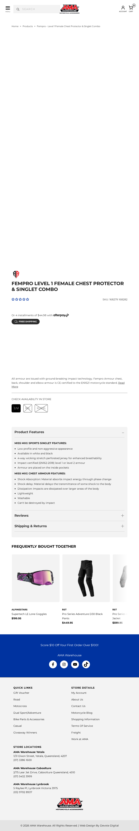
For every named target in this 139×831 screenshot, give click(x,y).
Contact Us (78, 706)
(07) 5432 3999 (22, 776)
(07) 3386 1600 (22, 760)
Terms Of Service (82, 725)
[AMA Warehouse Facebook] (53, 664)
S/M (16, 344)
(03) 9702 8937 (22, 792)
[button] (20, 299)
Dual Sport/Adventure (27, 712)
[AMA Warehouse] (69, 9)
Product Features (29, 432)
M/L (27, 344)
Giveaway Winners (25, 732)
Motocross (20, 706)
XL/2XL (41, 344)
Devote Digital (109, 825)
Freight (76, 732)
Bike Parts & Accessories (28, 719)
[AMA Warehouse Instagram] (64, 664)
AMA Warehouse (40, 825)
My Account (79, 692)
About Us (77, 699)
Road (16, 699)
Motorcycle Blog (81, 712)
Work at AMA (79, 739)
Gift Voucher (21, 692)
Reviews (21, 516)
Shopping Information (85, 719)
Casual (17, 725)
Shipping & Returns (30, 526)
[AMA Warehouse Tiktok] (86, 664)
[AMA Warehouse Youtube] (75, 664)
